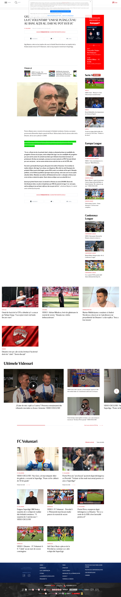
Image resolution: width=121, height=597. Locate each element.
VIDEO (41, 565)
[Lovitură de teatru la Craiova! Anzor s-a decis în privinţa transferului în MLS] (76, 74)
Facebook (24, 575)
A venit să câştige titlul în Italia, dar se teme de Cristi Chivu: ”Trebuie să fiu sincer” (94, 133)
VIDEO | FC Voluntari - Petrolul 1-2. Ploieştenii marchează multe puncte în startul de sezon (60, 511)
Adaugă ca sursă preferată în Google (50, 32)
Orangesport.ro (87, 309)
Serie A (87, 90)
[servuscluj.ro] (76, 593)
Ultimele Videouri (18, 363)
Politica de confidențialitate (94, 569)
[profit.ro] (65, 589)
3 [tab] (92, 45)
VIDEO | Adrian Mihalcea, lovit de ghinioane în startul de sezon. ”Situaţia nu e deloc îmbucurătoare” (60, 315)
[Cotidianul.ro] (73, 590)
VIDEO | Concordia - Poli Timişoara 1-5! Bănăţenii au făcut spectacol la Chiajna (39, 73)
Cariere (87, 575)
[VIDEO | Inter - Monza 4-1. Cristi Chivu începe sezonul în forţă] (94, 83)
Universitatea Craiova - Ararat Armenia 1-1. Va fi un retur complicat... (92, 205)
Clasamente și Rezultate (47, 576)
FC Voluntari (27, 28)
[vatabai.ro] (82, 593)
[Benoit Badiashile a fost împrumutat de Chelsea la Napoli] (94, 102)
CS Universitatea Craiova (92, 158)
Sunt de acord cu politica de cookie (60, 11)
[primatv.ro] (23, 590)
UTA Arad (44, 309)
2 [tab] (91, 45)
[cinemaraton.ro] (92, 590)
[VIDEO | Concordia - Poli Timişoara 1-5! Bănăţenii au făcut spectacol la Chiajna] (27, 74)
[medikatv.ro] (87, 589)
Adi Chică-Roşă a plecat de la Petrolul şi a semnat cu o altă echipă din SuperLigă (58, 548)
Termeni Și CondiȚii (67, 579)
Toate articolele (100, 442)
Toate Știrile (66, 570)
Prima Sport (50, 585)
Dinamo (4, 349)
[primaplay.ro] (43, 590)
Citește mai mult (21, 484)
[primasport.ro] (54, 590)
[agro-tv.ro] (68, 593)
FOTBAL (42, 573)
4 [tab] (93, 45)
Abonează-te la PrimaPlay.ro (71, 573)
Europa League (89, 178)
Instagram (29, 575)
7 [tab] (98, 45)
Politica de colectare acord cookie (54, 15)
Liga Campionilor (45, 570)
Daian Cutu (40, 28)
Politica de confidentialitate (68, 15)
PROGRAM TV (43, 579)
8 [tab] (99, 45)
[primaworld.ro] (61, 593)
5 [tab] (95, 45)
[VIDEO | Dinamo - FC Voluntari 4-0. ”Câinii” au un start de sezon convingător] (30, 533)
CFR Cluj (4, 309)
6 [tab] (96, 45)
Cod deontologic (90, 572)
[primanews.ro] (38, 590)
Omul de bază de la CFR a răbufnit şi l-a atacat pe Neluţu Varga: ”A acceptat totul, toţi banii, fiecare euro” (20, 315)
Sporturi (65, 568)
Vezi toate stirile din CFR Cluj (91, 425)
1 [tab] (89, 45)
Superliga (50, 506)
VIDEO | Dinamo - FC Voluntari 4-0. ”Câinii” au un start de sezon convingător (30, 548)
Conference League (90, 233)
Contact (64, 576)
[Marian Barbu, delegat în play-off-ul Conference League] (94, 246)
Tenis (63, 565)
